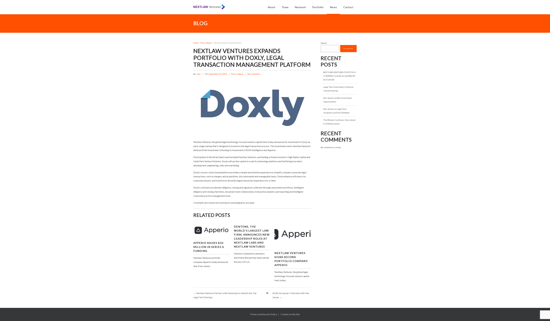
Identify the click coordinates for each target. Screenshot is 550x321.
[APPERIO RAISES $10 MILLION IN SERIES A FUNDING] (211, 230)
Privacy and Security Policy (263, 314)
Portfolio (318, 7)
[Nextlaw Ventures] (209, 6)
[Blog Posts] (267, 293)
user (199, 74)
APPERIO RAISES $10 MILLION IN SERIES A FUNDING (208, 246)
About (271, 7)
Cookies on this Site (290, 314)
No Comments (253, 74)
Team (285, 7)
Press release (206, 43)
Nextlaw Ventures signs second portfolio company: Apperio (291, 259)
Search (324, 43)
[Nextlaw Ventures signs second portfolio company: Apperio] (292, 233)
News (333, 7)
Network (300, 7)
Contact (348, 7)
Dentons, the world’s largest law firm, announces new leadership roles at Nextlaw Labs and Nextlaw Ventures (252, 236)
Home (195, 43)
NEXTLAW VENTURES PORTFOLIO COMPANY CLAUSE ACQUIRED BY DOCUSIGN (339, 76)
